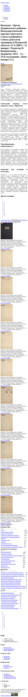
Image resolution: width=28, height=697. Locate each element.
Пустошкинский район (7, 557)
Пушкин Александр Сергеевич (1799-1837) (12, 574)
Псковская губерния (6, 554)
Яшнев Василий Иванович (8, 605)
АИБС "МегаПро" (8, 650)
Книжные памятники (9, 676)
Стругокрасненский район (8, 560)
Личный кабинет (5, 2)
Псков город (4, 565)
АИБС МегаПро (8, 221)
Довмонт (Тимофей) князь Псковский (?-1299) (13, 588)
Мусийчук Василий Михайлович (10, 608)
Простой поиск (8, 647)
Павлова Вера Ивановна (7, 577)
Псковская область (6, 552)
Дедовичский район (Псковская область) (11, 83)
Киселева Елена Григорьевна (8, 596)
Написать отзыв (8, 666)
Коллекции (7, 9)
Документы (7, 6)
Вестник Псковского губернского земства (12, 547)
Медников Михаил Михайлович (9, 600)
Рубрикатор (7, 8)
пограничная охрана (6, 543)
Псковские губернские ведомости (10, 535)
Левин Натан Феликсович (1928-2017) (11, 581)
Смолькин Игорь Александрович (10, 603)
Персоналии (7, 11)
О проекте (6, 665)
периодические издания (7, 532)
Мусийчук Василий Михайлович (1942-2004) (13, 586)
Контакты (6, 668)
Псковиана (6, 674)
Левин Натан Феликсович (8, 598)
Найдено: (17, 221)
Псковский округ (5, 567)
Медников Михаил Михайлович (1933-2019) (12, 576)
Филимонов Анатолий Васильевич (10, 595)
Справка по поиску (6, 220)
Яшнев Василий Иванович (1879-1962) (11, 579)
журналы (3, 542)
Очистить (3, 525)
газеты (2, 86)
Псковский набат (5, 540)
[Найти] (16, 571)
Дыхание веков (8, 675)
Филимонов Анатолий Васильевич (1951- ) (12, 572)
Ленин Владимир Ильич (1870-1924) (10, 584)
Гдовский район (5, 559)
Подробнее (7, 248)
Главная (6, 5)
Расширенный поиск (9, 649)
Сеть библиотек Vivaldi (10, 678)
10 (4, 214)
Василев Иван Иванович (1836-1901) (11, 583)
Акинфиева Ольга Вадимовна (9, 601)
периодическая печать (7, 533)
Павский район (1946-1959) (8, 564)
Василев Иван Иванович (7, 606)
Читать (2, 63)
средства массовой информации (9, 545)
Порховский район (6, 562)
